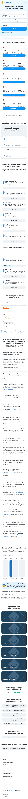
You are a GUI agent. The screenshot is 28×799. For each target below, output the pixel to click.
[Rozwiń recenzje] (23, 302)
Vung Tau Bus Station (11, 259)
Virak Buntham (14, 332)
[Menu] (25, 2)
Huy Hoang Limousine (8, 316)
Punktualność (7, 323)
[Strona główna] (2, 38)
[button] (24, 14)
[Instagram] (3, 796)
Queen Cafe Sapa (10, 331)
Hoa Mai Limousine (7, 302)
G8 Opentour (8, 332)
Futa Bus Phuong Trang (8, 310)
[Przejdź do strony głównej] (6, 2)
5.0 (12, 323)
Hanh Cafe (3, 331)
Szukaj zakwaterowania (9, 32)
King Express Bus (18, 331)
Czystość (7, 326)
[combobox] (14, 12)
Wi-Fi (16, 326)
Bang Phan (20, 332)
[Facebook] (6, 796)
